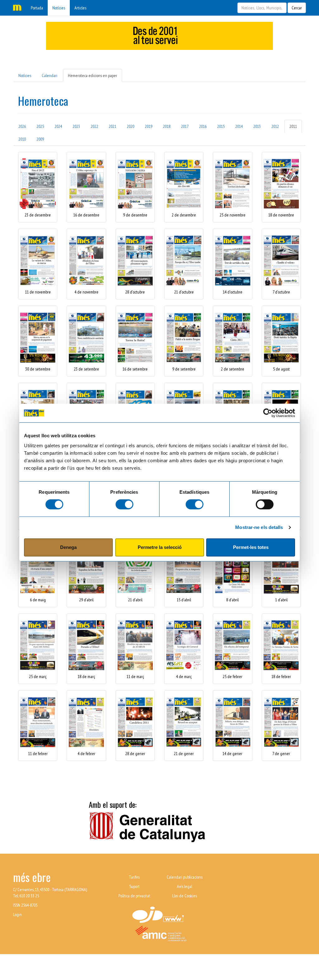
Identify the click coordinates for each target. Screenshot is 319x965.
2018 (166, 126)
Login (17, 914)
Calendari (49, 75)
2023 (76, 126)
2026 (22, 126)
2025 (40, 126)
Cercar (297, 8)
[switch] (124, 504)
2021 (112, 126)
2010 (22, 139)
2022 (94, 126)
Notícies (58, 8)
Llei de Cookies (184, 896)
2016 (203, 126)
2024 (58, 126)
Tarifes (134, 877)
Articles (80, 8)
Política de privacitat (134, 896)
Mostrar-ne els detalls (259, 527)
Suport (134, 886)
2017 (184, 126)
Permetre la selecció (160, 547)
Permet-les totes (251, 547)
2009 (40, 139)
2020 (130, 126)
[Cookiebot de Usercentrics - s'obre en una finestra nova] (267, 413)
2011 (293, 126)
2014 (239, 126)
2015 (221, 126)
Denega (68, 547)
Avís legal (184, 886)
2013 (257, 126)
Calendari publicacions (184, 877)
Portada (37, 8)
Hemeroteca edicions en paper (92, 75)
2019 (148, 126)
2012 (275, 126)
